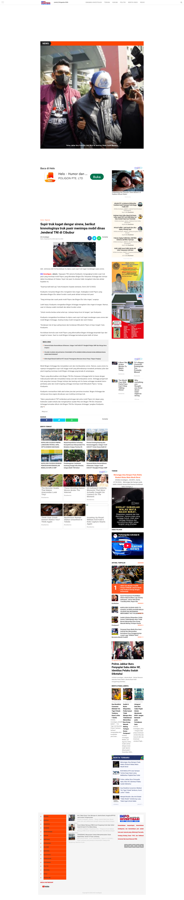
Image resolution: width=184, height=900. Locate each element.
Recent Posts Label (128, 258)
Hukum (46, 835)
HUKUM (115, 2)
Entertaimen (48, 832)
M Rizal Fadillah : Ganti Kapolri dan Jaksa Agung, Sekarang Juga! (125, 228)
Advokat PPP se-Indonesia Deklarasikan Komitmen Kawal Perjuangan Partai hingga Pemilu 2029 (125, 205)
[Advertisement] (92, 24)
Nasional (47, 851)
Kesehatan (47, 843)
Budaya (46, 816)
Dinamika (47, 824)
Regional (47, 220)
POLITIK (123, 2)
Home (42, 220)
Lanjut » (139, 804)
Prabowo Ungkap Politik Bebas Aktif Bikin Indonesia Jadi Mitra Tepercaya (125, 239)
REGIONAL (143, 2)
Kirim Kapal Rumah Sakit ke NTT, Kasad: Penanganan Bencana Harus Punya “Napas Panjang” (72, 359)
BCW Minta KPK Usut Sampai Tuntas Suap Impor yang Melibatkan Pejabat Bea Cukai (130, 773)
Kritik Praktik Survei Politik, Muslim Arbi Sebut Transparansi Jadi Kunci (125, 249)
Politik (46, 866)
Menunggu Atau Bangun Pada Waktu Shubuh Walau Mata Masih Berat (130, 764)
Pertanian (47, 862)
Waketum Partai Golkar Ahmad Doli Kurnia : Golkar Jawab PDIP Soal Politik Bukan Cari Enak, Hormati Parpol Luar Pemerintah (125, 217)
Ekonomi (46, 828)
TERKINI (107, 2)
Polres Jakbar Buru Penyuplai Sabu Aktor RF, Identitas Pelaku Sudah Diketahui (130, 782)
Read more (131, 212)
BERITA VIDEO (133, 2)
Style (45, 874)
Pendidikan (47, 858)
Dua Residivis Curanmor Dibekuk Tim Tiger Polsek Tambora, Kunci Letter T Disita (116, 711)
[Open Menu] (2, 2)
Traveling (47, 877)
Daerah (46, 820)
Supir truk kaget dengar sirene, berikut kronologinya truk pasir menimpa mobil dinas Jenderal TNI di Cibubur (72, 228)
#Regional (44, 411)
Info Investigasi (97, 893)
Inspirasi (47, 839)
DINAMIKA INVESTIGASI (94, 2)
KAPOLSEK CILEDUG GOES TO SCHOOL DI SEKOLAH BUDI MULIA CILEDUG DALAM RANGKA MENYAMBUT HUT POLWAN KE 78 (131, 610)
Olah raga (47, 854)
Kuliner (46, 847)
